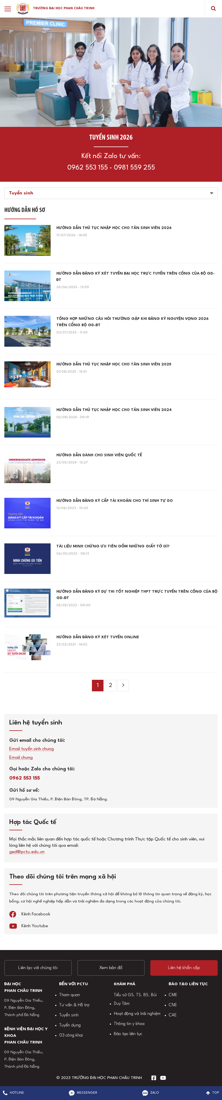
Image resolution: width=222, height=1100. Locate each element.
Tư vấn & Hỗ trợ (74, 1005)
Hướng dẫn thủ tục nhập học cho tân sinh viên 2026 (114, 228)
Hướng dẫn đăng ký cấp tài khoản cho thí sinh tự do (114, 501)
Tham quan (69, 995)
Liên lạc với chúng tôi (38, 968)
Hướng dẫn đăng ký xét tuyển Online (97, 637)
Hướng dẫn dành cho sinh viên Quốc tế (99, 455)
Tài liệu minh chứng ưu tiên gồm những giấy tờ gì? (113, 546)
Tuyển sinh (69, 1015)
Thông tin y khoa (129, 1024)
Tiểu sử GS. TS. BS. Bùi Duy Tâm (135, 999)
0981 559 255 (134, 167)
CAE (173, 1015)
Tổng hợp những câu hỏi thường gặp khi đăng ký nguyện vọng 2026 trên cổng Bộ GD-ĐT (132, 322)
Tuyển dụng (70, 1025)
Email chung (21, 758)
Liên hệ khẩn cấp (184, 968)
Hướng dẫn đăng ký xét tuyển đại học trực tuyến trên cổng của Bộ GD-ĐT (135, 277)
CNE (173, 1005)
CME (173, 995)
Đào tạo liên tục (128, 1034)
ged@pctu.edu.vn (27, 852)
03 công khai (71, 1035)
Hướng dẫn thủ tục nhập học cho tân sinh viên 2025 (113, 364)
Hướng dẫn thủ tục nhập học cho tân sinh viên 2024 (114, 410)
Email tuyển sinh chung (31, 749)
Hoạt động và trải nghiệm (137, 1014)
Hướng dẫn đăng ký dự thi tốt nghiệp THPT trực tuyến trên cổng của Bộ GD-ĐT (136, 595)
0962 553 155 (87, 167)
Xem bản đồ (110, 968)
